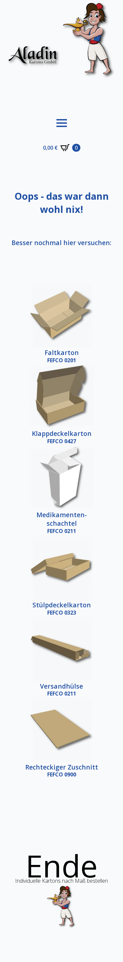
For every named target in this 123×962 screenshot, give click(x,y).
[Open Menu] (61, 123)
